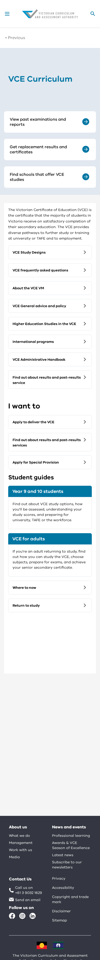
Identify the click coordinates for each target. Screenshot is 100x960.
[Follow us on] (12, 916)
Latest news (62, 855)
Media (14, 857)
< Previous (15, 38)
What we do (19, 835)
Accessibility (63, 887)
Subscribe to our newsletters (67, 865)
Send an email (28, 899)
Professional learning (71, 835)
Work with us (20, 849)
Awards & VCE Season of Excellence (71, 845)
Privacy (58, 878)
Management (21, 842)
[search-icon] (93, 14)
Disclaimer (61, 911)
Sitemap (59, 920)
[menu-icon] (7, 14)
